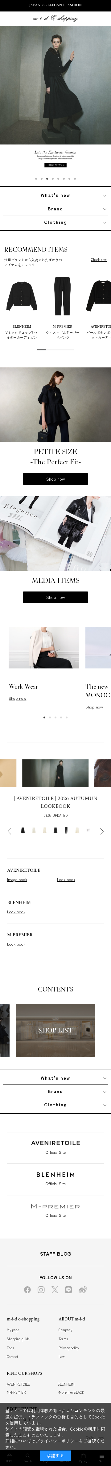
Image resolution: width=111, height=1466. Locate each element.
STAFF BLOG (55, 1253)
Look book (66, 879)
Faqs (10, 1347)
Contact (12, 1356)
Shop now (55, 479)
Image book (17, 879)
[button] (36, 179)
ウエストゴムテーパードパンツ (63, 335)
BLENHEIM (66, 1384)
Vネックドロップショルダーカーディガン (22, 335)
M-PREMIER (16, 1392)
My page (13, 1329)
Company (65, 1329)
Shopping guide (18, 1338)
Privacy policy (69, 1347)
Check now (99, 259)
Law (62, 1356)
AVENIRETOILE (18, 1384)
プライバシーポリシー (57, 1441)
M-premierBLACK (70, 1392)
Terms (63, 1338)
